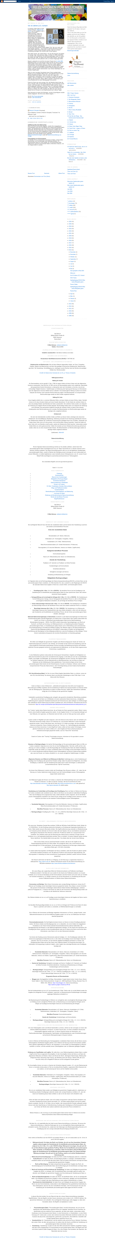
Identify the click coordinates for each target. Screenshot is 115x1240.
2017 (70, 242)
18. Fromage (70, 134)
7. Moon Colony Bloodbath (74, 109)
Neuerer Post (31, 173)
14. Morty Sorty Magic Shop (74, 126)
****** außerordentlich (72, 211)
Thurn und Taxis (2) (72, 171)
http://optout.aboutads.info (53, 785)
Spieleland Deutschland (73, 169)
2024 (70, 226)
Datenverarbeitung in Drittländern (59, 482)
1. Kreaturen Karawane (73, 97)
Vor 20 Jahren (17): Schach (38, 26)
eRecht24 (61, 432)
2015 (70, 247)
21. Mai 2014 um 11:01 (35, 118)
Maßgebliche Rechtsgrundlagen (59, 479)
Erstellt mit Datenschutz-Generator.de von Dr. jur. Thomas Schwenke (57, 373)
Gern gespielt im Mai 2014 (77, 270)
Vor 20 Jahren (36, 102)
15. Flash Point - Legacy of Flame (76, 128)
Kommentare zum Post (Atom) (42, 176)
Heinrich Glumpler (34, 110)
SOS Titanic (73, 277)
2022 (70, 231)
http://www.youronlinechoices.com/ (67, 783)
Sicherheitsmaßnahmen (59, 480)
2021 (70, 233)
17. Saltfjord (70, 132)
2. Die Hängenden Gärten (73, 99)
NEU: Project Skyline (72, 93)
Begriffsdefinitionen (59, 498)
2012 (70, 306)
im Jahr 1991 (59, 61)
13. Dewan (70, 124)
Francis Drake (74, 284)
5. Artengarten (71, 105)
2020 (70, 235)
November (73, 254)
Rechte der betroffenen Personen (59, 497)
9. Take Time (70, 114)
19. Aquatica (70, 136)
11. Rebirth (70, 120)
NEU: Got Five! (71, 95)
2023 (70, 228)
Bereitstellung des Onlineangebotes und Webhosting (59, 491)
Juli (71, 264)
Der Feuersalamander (37, 96)
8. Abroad (69, 112)
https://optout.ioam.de (44, 861)
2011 (70, 308)
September (73, 259)
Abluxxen (72, 273)
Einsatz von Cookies (59, 484)
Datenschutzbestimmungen (35, 135)
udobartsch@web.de (62, 345)
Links (68, 75)
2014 (70, 250)
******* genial (70, 213)
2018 (70, 240)
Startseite (46, 173)
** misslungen (71, 203)
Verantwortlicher (59, 475)
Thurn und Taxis (71, 173)
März (71, 296)
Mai (71, 268)
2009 (70, 313)
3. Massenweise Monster (73, 101)
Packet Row (73, 291)
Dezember (73, 252)
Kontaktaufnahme (59, 489)
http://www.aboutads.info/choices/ (39, 783)
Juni (71, 266)
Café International (36, 97)
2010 (70, 311)
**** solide (70, 207)
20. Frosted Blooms (72, 138)
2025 (70, 224)
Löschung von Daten (59, 493)
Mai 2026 (69, 193)
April (71, 293)
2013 (70, 303)
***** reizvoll (70, 209)
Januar (72, 301)
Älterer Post (61, 173)
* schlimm (70, 201)
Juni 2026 (69, 191)
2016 (70, 245)
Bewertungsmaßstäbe (73, 50)
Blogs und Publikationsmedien (59, 488)
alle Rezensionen (71, 83)
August (72, 261)
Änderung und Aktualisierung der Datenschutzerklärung (59, 495)
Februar (72, 298)
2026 (70, 221)
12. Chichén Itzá (71, 122)
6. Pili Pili (69, 107)
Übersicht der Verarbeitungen (59, 477)
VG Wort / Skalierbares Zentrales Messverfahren (59, 486)
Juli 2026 (69, 189)
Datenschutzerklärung (73, 73)
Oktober (72, 256)
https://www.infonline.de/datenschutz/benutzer (63, 863)
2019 (70, 238)
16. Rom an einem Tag (73, 130)
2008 (70, 315)
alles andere (70, 85)
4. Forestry (70, 103)
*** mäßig (69, 205)
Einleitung (59, 473)
